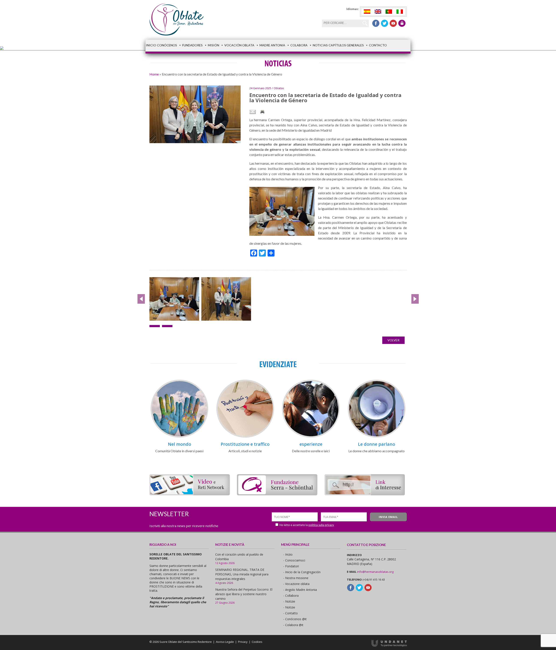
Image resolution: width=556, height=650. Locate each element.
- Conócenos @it (295, 619)
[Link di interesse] (364, 494)
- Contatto (290, 613)
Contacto (378, 45)
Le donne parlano (376, 444)
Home (154, 74)
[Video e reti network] (189, 494)
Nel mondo (179, 444)
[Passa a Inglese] (377, 11)
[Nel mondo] (179, 437)
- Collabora (291, 595)
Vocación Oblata (239, 45)
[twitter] (384, 23)
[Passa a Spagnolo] (367, 11)
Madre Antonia (272, 45)
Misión (213, 45)
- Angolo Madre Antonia (300, 590)
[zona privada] (402, 23)
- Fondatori (291, 566)
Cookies (257, 642)
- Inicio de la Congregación (302, 572)
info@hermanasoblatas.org (375, 572)
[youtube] (393, 23)
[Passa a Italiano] (399, 11)
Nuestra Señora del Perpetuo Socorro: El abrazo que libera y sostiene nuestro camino (243, 594)
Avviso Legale (225, 642)
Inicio (151, 45)
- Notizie (289, 601)
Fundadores (192, 45)
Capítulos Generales (346, 45)
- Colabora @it (293, 625)
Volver (393, 340)
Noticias (320, 45)
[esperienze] (310, 437)
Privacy (243, 642)
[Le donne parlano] (376, 437)
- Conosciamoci (294, 560)
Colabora (299, 45)
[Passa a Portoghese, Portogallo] (388, 11)
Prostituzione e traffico (245, 444)
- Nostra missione (295, 578)
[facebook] (376, 23)
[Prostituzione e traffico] (245, 437)
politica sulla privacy (321, 525)
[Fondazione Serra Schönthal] (277, 494)
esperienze (311, 444)
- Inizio (288, 554)
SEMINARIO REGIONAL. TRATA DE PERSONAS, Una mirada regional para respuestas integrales (241, 574)
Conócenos (167, 45)
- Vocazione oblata (296, 584)
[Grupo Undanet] (389, 646)
